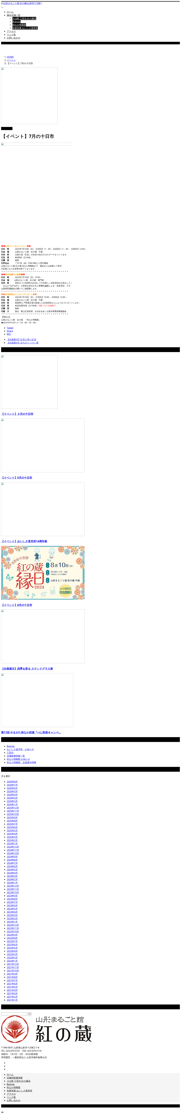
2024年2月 (12, 879)
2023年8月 (12, 898)
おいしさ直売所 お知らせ (20, 749)
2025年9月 (12, 817)
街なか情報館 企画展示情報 (21, 762)
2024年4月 (12, 872)
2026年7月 (12, 784)
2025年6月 (12, 827)
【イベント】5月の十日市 (16, 477)
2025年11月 (13, 811)
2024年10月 (13, 853)
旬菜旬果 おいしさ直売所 (25, 28)
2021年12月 (13, 964)
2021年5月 (12, 986)
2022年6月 (12, 944)
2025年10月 (13, 814)
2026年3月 (12, 797)
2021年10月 (13, 970)
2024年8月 (12, 859)
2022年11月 (13, 928)
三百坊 (10, 752)
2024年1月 (12, 882)
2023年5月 (12, 908)
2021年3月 (12, 993)
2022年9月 (12, 934)
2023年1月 (12, 921)
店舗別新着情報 (15, 1077)
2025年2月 (12, 840)
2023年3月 (12, 915)
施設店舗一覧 (13, 15)
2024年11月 (13, 850)
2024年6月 (12, 866)
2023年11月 (13, 889)
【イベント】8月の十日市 (16, 605)
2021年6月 (12, 983)
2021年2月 (12, 996)
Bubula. (16, 21)
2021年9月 (12, 973)
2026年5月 (12, 791)
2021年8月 (12, 977)
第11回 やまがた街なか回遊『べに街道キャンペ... (31, 732)
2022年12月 (13, 925)
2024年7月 (12, 863)
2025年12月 (13, 807)
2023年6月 (12, 905)
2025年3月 (12, 837)
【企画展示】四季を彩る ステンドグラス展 (27, 668)
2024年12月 (13, 846)
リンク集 (11, 34)
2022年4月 (12, 951)
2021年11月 (13, 967)
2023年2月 (12, 918)
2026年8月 (12, 781)
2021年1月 (12, 1000)
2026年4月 (12, 794)
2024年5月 (12, 869)
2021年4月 (12, 990)
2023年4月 (12, 912)
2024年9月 (12, 856)
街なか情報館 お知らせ (18, 759)
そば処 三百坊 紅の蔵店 (24, 18)
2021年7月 (12, 980)
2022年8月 (12, 938)
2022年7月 (12, 941)
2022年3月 (12, 954)
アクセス (11, 31)
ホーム (10, 11)
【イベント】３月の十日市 (17, 414)
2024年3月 (12, 876)
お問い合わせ (13, 37)
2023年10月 (13, 892)
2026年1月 (12, 804)
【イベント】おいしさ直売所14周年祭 (24, 541)
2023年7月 (12, 902)
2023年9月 (12, 895)
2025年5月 (12, 830)
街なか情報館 (19, 24)
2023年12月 (13, 885)
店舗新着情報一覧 (16, 755)
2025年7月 (12, 824)
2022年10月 (13, 931)
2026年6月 (12, 788)
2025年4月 (12, 833)
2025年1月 (12, 843)
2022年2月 (12, 957)
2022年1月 (12, 960)
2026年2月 (12, 801)
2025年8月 (12, 820)
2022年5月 (12, 947)
